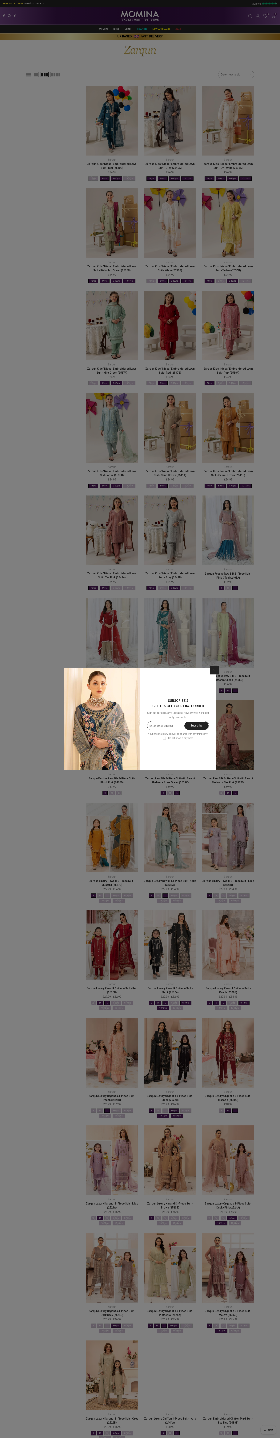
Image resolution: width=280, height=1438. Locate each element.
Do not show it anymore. (181, 738)
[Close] (214, 670)
